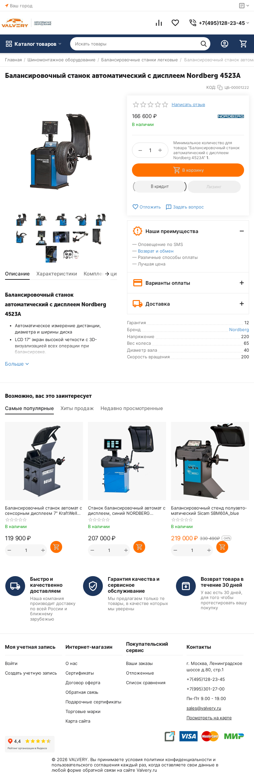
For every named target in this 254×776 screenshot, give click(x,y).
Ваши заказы (139, 663)
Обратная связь (81, 692)
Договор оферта (82, 682)
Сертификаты (79, 673)
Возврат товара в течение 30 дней (222, 582)
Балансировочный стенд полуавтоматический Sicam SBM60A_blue (209, 510)
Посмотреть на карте (209, 717)
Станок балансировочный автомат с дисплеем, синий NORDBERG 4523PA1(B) (126, 510)
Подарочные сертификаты (93, 701)
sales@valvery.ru (204, 708)
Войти (11, 663)
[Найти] (204, 44)
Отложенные (140, 673)
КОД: (211, 87)
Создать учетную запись (31, 673)
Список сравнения (145, 682)
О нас (71, 663)
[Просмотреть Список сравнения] (158, 23)
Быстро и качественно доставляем (46, 585)
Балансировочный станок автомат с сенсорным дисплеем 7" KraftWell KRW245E (43, 510)
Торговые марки (83, 711)
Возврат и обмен (156, 251)
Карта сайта (77, 721)
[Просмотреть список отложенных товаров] (175, 23)
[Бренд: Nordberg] (231, 116)
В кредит (160, 186)
